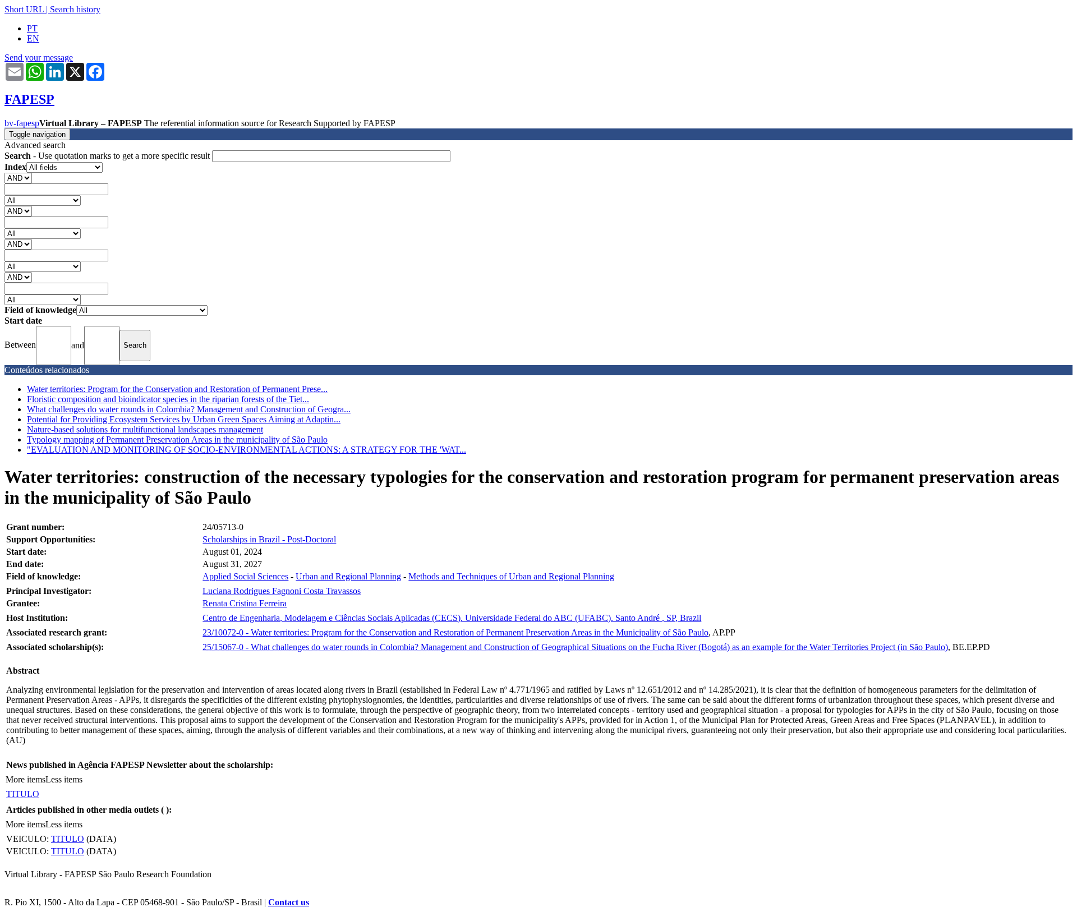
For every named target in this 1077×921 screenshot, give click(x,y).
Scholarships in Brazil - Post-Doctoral (269, 539)
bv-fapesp (21, 123)
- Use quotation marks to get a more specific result (108, 155)
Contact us (288, 902)
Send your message (38, 57)
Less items (63, 779)
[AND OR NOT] (18, 177)
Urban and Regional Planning (348, 576)
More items (25, 779)
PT (32, 28)
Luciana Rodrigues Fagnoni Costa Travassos (281, 591)
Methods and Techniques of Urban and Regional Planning (511, 576)
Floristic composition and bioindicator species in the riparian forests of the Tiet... (168, 399)
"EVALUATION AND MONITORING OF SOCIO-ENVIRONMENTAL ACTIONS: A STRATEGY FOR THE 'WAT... (246, 449)
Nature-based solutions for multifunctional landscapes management (145, 429)
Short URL (24, 9)
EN (33, 38)
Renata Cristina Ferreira (244, 603)
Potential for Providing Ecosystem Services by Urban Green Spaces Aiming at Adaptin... (183, 419)
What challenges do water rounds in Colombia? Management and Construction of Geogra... (189, 409)
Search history (75, 9)
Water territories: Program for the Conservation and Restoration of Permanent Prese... (177, 389)
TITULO (22, 794)
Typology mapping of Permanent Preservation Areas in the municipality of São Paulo (177, 439)
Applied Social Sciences (245, 576)
